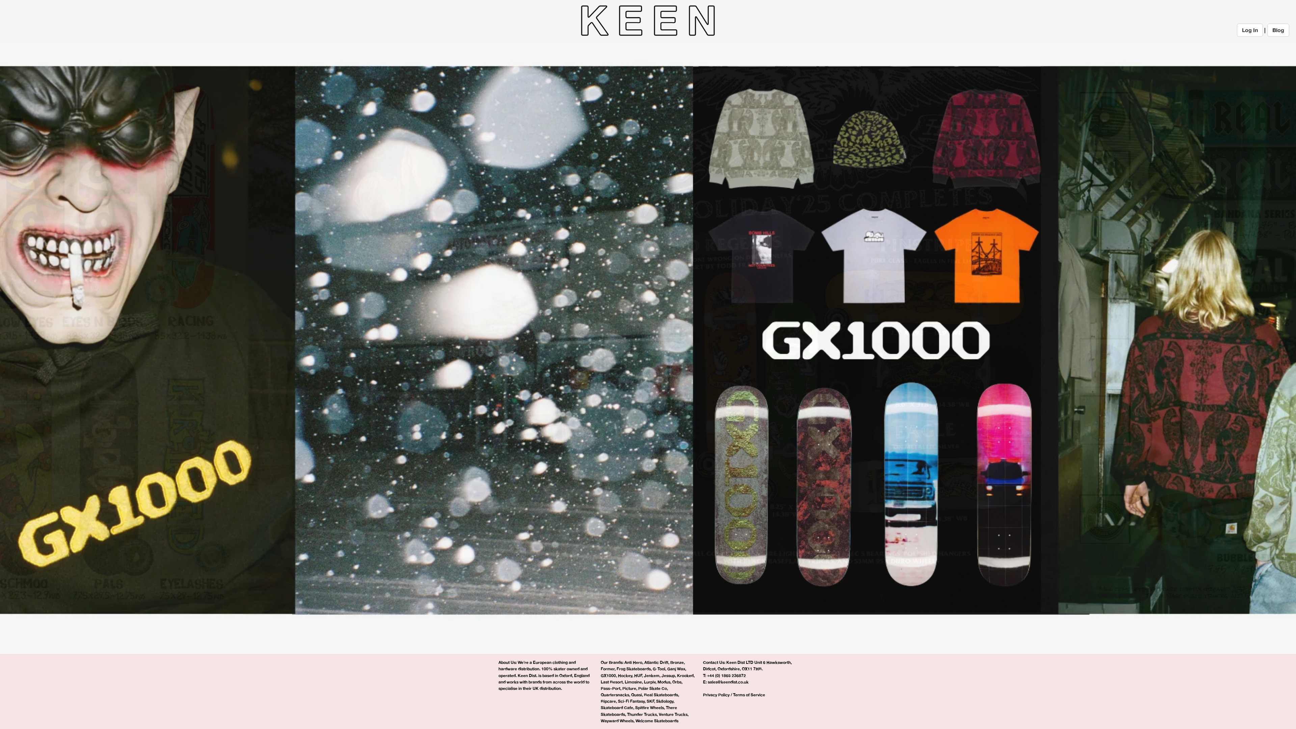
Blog (1278, 30)
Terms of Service (749, 694)
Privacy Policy (716, 694)
